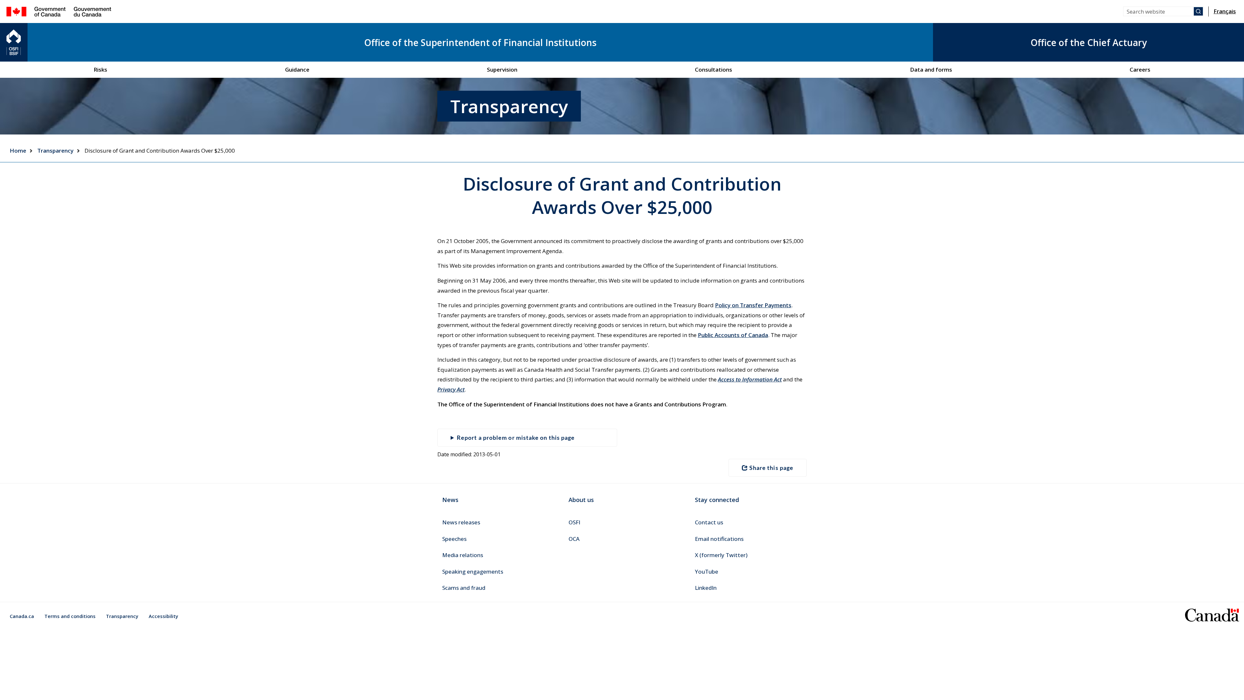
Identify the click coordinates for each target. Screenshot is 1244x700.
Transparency (55, 150)
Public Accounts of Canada (733, 335)
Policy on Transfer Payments (753, 305)
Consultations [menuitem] (713, 69)
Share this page (771, 467)
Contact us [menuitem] (709, 522)
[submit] (1198, 11)
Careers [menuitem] (1140, 69)
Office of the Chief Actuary (1089, 42)
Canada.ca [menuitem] (22, 616)
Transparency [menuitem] (122, 616)
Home (18, 150)
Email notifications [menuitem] (719, 538)
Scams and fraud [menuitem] (463, 587)
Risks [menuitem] (100, 69)
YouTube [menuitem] (706, 571)
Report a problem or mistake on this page (516, 437)
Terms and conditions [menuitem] (70, 616)
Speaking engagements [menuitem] (472, 571)
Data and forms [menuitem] (931, 69)
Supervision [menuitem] (502, 69)
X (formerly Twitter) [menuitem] (721, 555)
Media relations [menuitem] (462, 555)
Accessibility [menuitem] (163, 616)
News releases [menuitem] (461, 522)
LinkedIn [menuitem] (706, 587)
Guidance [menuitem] (297, 69)
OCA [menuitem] (574, 538)
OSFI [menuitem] (574, 522)
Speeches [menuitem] (454, 538)
